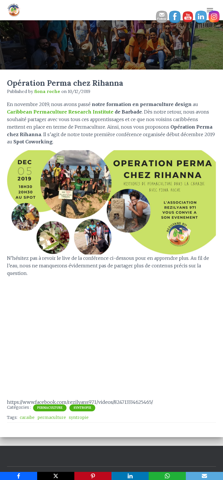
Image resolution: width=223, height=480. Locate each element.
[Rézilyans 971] (16, 10)
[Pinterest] (93, 476)
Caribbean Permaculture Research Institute (60, 112)
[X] (55, 476)
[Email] (204, 476)
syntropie (79, 417)
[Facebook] (18, 476)
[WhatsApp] (167, 476)
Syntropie (82, 408)
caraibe (27, 417)
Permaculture (49, 408)
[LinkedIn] (130, 476)
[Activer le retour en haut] (211, 468)
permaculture (51, 417)
